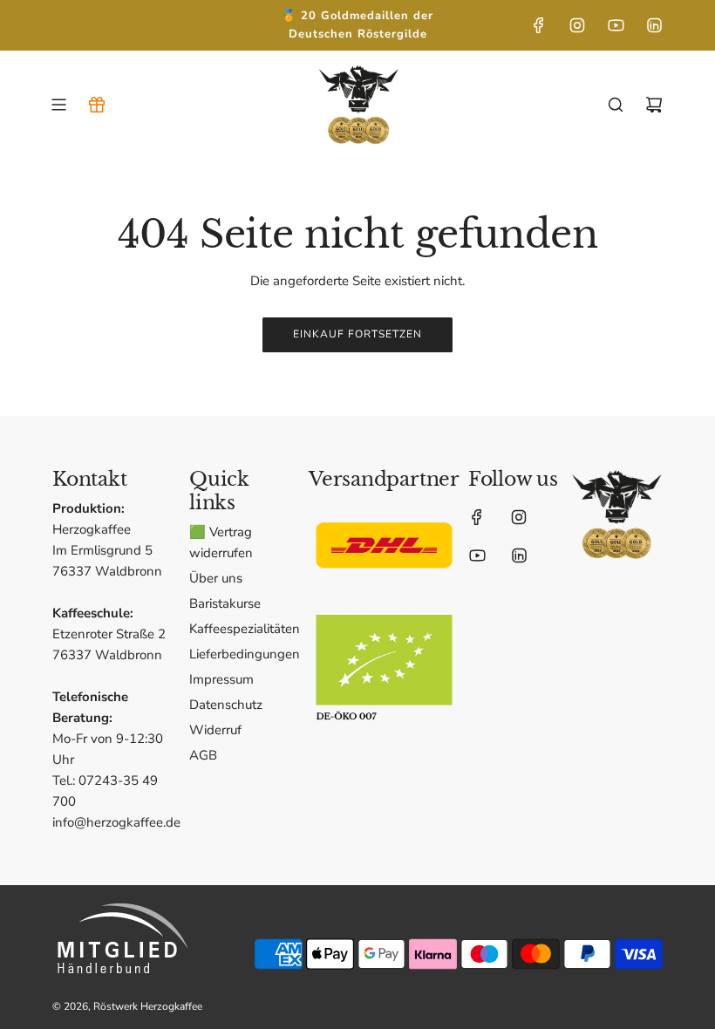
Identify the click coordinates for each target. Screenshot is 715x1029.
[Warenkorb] (654, 104)
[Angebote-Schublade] (97, 104)
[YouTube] (615, 25)
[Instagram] (577, 25)
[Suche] (615, 104)
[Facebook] (539, 25)
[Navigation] (58, 104)
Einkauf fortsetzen (357, 334)
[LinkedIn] (654, 25)
